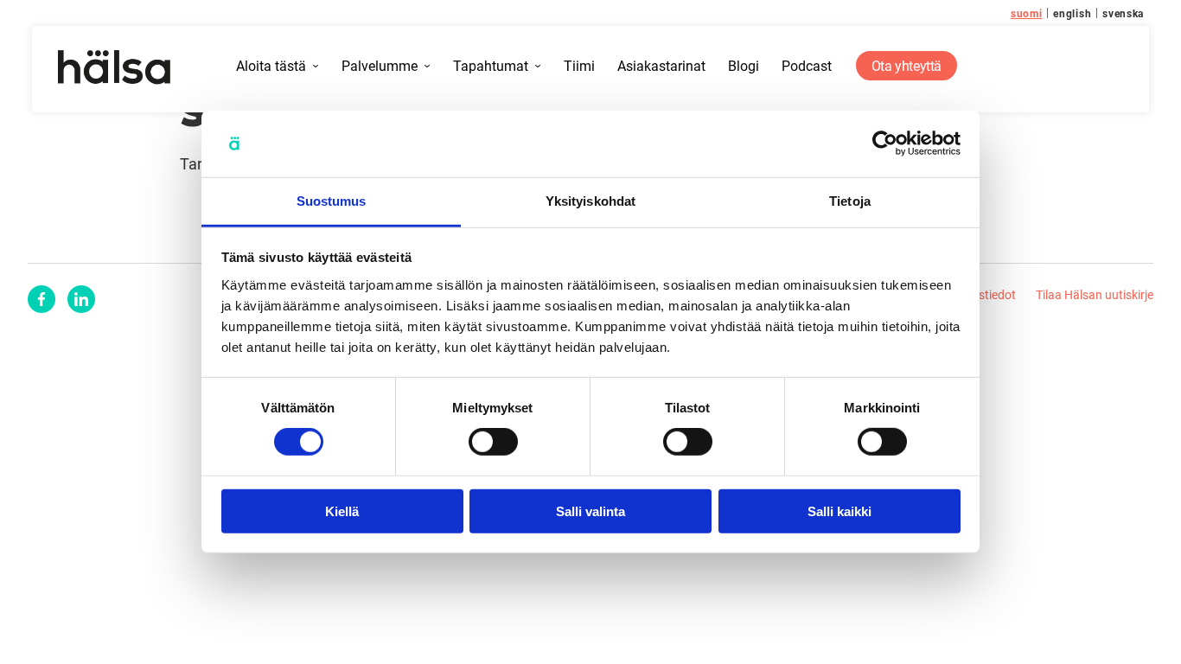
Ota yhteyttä (906, 65)
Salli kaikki (839, 510)
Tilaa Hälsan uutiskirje (1094, 294)
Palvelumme (380, 66)
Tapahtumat (490, 66)
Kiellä (342, 510)
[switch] (493, 442)
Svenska (1123, 13)
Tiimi (579, 66)
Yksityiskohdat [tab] (590, 201)
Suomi (1027, 13)
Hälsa (114, 67)
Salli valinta (590, 510)
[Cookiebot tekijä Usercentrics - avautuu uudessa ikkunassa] (885, 143)
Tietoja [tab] (850, 201)
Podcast (807, 66)
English (1072, 13)
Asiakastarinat (661, 66)
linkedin (81, 299)
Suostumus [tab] (332, 201)
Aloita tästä (271, 66)
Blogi (743, 66)
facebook (41, 299)
